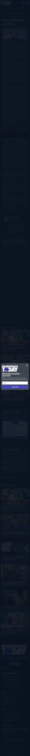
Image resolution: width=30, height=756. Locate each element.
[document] (15, 378)
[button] (27, 365)
